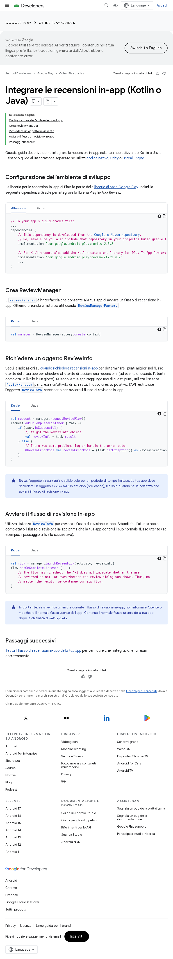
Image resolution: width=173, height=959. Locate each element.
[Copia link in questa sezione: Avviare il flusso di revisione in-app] (99, 514)
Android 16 (13, 816)
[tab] (19, 208)
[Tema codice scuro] (159, 216)
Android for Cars (129, 763)
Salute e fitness (72, 756)
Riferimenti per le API (76, 827)
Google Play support (131, 826)
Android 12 (13, 844)
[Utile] (157, 73)
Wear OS (123, 749)
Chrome (11, 888)
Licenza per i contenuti (141, 691)
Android (11, 746)
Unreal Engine (133, 158)
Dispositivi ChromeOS (132, 756)
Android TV (125, 771)
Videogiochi (69, 742)
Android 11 (12, 852)
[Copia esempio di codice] (164, 216)
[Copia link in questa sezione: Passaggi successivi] (60, 641)
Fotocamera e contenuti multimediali (78, 765)
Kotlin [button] (41, 208)
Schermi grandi (128, 742)
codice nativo (97, 158)
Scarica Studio (71, 835)
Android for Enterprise (21, 753)
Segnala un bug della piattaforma (141, 808)
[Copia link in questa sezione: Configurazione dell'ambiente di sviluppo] (115, 177)
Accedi (162, 5)
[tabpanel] (86, 243)
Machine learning (73, 749)
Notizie (10, 775)
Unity (114, 158)
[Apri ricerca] (106, 5)
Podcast (11, 789)
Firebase (11, 895)
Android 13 (13, 837)
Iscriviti (77, 936)
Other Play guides (57, 23)
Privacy (66, 774)
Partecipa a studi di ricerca (136, 834)
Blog (8, 782)
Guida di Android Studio (78, 813)
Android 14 (13, 830)
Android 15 (13, 823)
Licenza (26, 925)
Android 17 (13, 808)
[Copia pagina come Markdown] (48, 101)
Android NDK (70, 842)
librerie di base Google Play (116, 187)
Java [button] (35, 321)
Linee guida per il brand (53, 925)
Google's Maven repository (117, 234)
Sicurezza (12, 761)
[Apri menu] (7, 5)
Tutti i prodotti (15, 909)
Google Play (18, 23)
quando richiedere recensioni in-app (69, 368)
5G (63, 781)
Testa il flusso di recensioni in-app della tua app (43, 650)
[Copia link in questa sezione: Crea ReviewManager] (65, 291)
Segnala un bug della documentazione (132, 817)
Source (10, 768)
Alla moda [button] (18, 208)
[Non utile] (164, 73)
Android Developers (18, 73)
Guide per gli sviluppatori (79, 820)
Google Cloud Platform (22, 902)
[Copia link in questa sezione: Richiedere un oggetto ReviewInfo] (97, 359)
